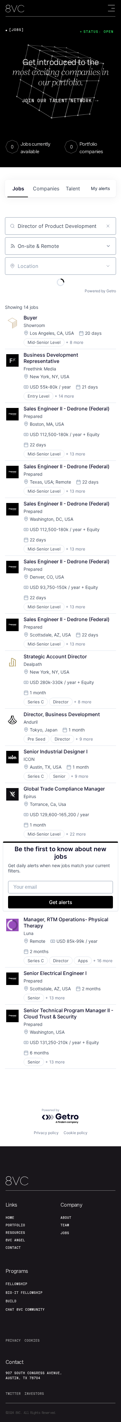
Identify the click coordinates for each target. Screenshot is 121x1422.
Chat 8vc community (25, 1309)
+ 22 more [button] (76, 834)
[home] (15, 8)
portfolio (15, 1225)
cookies (32, 1340)
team (64, 1225)
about (65, 1217)
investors (34, 1393)
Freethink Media (40, 368)
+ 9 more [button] (84, 738)
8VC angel (15, 1240)
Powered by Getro (100, 291)
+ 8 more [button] (74, 342)
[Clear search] (108, 226)
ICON (29, 759)
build (11, 1301)
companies (46, 188)
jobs (18, 188)
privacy (13, 1340)
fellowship (16, 1284)
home (10, 1217)
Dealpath (33, 664)
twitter (13, 1393)
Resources (15, 1232)
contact (13, 1247)
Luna (29, 933)
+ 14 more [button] (64, 396)
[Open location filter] (108, 266)
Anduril (31, 722)
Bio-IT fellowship (24, 1292)
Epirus (30, 796)
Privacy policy (46, 1132)
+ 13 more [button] (75, 453)
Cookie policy (75, 1132)
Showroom (34, 325)
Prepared (33, 416)
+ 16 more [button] (103, 960)
